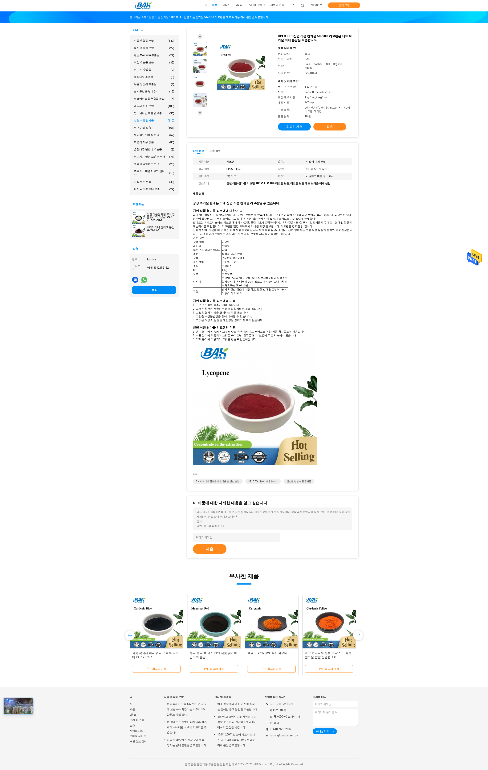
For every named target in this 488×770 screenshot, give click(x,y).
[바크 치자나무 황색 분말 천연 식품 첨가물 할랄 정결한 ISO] (329, 621)
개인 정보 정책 (138, 741)
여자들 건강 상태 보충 (154, 189)
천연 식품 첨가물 (154, 120)
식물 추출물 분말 (154, 40)
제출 (210, 549)
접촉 (154, 289)
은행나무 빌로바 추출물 (154, 149)
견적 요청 (344, 5)
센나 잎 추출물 (154, 69)
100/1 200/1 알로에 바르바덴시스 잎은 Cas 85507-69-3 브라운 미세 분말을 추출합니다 (236, 740)
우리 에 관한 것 (138, 720)
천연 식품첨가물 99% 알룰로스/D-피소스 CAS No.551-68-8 (161, 217)
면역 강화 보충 (154, 127)
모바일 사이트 (138, 736)
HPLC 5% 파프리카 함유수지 (263, 481)
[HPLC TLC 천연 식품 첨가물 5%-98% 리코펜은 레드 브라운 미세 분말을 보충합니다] (241, 66)
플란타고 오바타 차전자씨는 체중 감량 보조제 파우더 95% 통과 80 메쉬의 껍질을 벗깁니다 (236, 722)
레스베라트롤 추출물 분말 (154, 98)
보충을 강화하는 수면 (154, 164)
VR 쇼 (133, 714)
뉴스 (132, 725)
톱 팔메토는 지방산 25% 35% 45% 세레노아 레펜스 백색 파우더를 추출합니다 (187, 727)
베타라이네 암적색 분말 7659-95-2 (160, 229)
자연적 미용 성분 (154, 142)
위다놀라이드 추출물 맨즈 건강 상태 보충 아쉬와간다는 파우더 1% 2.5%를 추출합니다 (187, 709)
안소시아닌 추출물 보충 (154, 113)
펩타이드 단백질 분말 (154, 135)
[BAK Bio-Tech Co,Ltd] (144, 5)
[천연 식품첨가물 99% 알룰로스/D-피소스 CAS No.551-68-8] (138, 217)
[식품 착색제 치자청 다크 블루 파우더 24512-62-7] (156, 621)
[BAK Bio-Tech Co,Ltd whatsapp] (144, 279)
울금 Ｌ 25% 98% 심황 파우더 (267, 653)
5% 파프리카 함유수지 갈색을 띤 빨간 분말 (217, 481)
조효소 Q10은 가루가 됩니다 (154, 173)
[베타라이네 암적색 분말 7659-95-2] (138, 230)
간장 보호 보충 (154, 182)
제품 (132, 709)
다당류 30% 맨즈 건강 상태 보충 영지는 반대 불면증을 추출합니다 (186, 742)
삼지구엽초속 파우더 (154, 91)
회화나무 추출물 (154, 77)
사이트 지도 (137, 730)
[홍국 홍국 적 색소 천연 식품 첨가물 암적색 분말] (214, 621)
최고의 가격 (294, 126)
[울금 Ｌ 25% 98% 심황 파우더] (271, 621)
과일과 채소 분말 (154, 106)
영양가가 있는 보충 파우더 (154, 156)
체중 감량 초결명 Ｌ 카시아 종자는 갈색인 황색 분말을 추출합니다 (237, 706)
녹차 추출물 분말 (154, 48)
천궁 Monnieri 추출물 (154, 55)
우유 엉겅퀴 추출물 (154, 84)
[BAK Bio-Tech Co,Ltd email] (135, 279)
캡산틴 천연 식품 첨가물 (299, 481)
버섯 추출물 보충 (154, 62)
